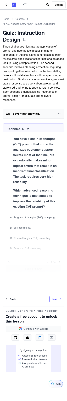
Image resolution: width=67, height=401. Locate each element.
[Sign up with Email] (51, 337)
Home (6, 19)
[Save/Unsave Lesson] (24, 39)
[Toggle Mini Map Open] (24, 4)
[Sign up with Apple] (27, 337)
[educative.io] (14, 5)
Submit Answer (33, 268)
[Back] (7, 4)
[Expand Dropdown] (59, 114)
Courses (20, 19)
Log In (59, 4)
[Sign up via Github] (15, 337)
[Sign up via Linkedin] (39, 337)
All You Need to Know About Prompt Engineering (29, 23)
